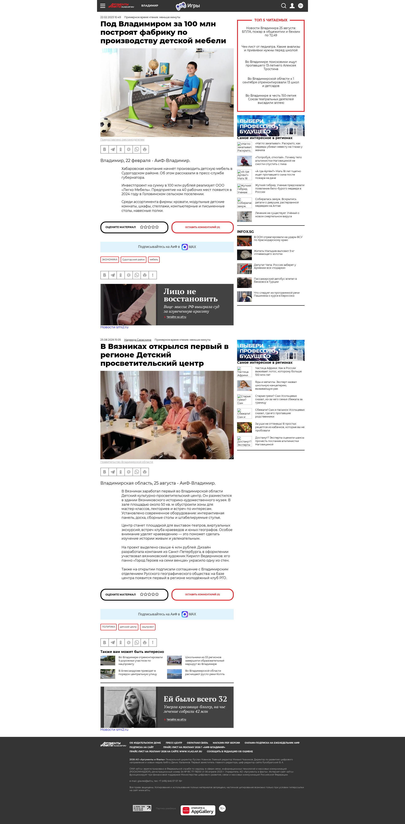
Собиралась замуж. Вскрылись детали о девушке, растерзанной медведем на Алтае (277, 202)
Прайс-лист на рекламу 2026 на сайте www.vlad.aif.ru (166, 751)
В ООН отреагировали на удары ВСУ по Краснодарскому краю (278, 239)
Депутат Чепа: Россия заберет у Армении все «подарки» (275, 266)
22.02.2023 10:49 (110, 17)
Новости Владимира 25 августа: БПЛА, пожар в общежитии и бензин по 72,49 (271, 31)
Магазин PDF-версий (226, 743)
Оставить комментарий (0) (202, 227)
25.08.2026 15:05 (110, 339)
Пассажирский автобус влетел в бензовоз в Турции (275, 280)
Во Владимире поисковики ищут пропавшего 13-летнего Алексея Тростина (271, 65)
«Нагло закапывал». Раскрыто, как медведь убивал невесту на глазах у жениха (278, 147)
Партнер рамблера (166, 808)
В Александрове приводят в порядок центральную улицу (138, 672)
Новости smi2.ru (114, 327)
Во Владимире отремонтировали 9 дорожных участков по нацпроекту (141, 661)
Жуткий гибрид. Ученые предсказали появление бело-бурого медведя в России (279, 188)
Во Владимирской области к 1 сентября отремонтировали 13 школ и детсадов (271, 82)
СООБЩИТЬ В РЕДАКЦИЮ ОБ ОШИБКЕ (230, 751)
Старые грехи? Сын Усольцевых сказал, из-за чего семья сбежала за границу (278, 399)
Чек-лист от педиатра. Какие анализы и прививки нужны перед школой (271, 48)
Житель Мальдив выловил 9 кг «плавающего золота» (274, 252)
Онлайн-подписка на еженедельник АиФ (272, 743)
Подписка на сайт (142, 747)
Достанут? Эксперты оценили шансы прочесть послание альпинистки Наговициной (279, 441)
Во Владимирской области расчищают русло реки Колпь (205, 672)
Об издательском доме (145, 743)
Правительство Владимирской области (126, 461)
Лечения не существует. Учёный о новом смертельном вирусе (277, 214)
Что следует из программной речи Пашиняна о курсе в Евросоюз (277, 294)
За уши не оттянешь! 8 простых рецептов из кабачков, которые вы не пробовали (279, 427)
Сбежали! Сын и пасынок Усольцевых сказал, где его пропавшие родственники (280, 413)
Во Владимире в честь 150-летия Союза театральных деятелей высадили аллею (271, 99)
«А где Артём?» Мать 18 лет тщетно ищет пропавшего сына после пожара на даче (278, 175)
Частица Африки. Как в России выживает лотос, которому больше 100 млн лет (278, 371)
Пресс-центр (174, 743)
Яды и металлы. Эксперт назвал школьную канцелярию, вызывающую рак (276, 385)
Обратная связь (197, 743)
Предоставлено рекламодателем (122, 139)
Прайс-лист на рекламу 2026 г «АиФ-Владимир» (194, 747)
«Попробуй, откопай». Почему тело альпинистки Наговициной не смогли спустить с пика (278, 161)
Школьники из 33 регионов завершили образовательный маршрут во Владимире (204, 661)
